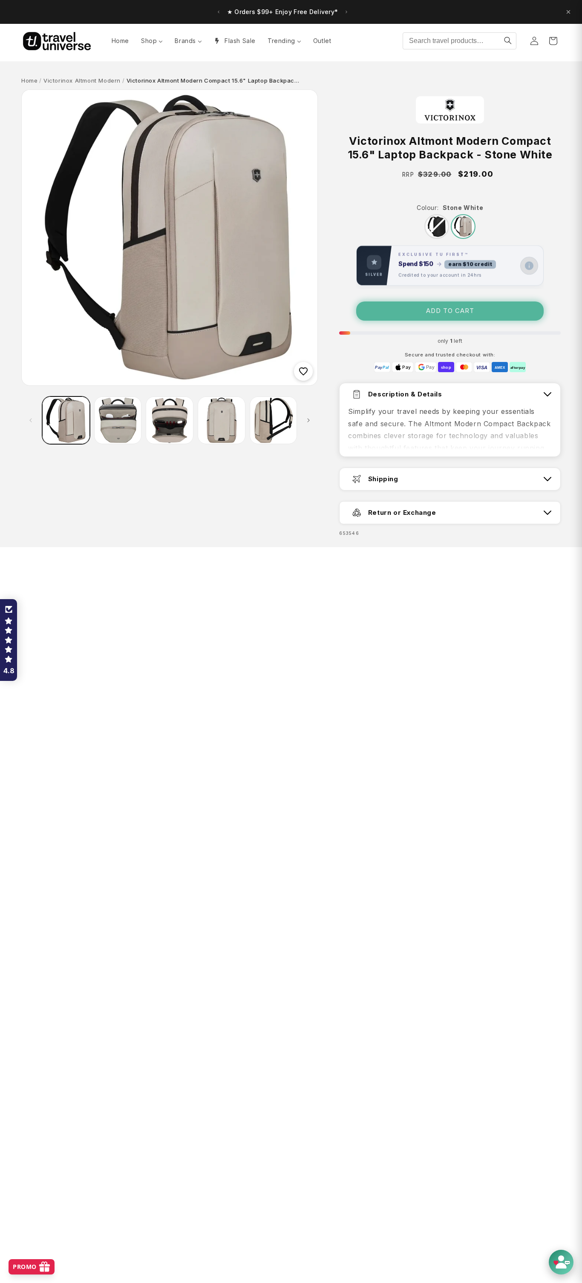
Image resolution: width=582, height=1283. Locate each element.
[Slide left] (30, 420)
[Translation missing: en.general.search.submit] (508, 41)
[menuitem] (120, 41)
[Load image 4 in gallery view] (221, 420)
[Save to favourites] (303, 371)
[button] (8, 640)
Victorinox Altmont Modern (82, 80)
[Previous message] (218, 12)
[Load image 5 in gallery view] (273, 420)
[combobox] (459, 40)
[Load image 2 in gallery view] (118, 420)
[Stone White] (463, 226)
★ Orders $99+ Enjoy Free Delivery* (282, 11)
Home (29, 80)
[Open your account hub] (561, 1262)
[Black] (436, 226)
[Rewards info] (529, 265)
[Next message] (346, 12)
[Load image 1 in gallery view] (66, 420)
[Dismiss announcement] (568, 12)
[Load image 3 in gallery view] (169, 420)
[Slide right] (308, 420)
